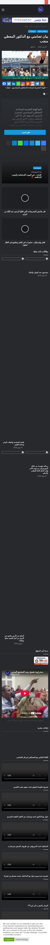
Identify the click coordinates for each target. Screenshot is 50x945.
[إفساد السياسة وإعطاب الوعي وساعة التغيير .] (13, 349)
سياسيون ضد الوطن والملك (38, 272)
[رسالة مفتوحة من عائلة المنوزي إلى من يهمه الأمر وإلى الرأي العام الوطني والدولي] (37, 457)
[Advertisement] (25, 743)
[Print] (28, 84)
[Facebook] (4, 84)
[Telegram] (37, 84)
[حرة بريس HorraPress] (40, 9)
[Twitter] (9, 84)
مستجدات (32, 31)
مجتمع (37, 26)
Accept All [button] (9, 939)
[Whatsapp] (18, 84)
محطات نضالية (29, 26)
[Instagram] (23, 84)
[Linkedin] (14, 84)
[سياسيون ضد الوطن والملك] (37, 264)
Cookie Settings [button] (22, 939)
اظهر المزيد (25, 132)
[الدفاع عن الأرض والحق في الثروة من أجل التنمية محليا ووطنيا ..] (13, 542)
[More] (42, 84)
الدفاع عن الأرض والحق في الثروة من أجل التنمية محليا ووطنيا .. (14, 638)
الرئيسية (44, 26)
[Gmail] (32, 84)
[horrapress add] (25, 20)
